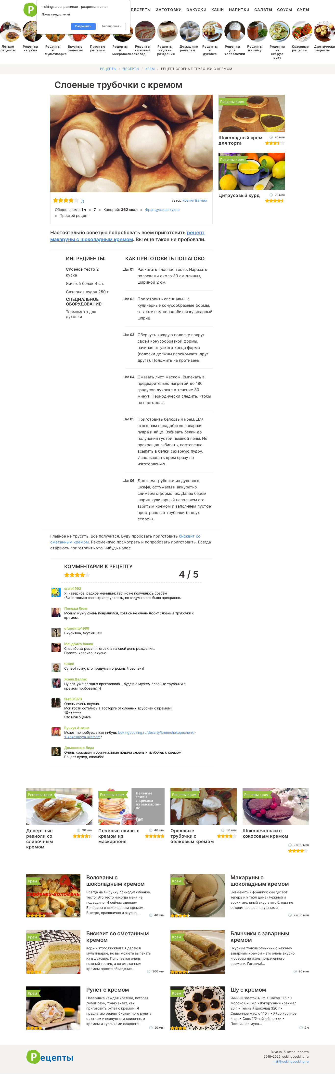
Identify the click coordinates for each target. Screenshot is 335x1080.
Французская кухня (162, 209)
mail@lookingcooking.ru (291, 1061)
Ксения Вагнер (194, 200)
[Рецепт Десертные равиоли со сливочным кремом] (59, 806)
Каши (217, 9)
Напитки (239, 9)
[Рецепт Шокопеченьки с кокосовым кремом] (276, 806)
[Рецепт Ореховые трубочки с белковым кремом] (203, 806)
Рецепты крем (232, 101)
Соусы (284, 9)
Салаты (263, 9)
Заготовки (169, 9)
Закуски (196, 9)
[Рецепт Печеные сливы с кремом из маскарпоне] (131, 806)
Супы (303, 9)
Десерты (141, 9)
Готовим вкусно (49, 1057)
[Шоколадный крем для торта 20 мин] (252, 113)
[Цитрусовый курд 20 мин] (252, 171)
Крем (32, 881)
